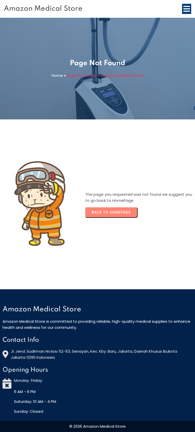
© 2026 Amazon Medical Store (97, 426)
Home (57, 75)
